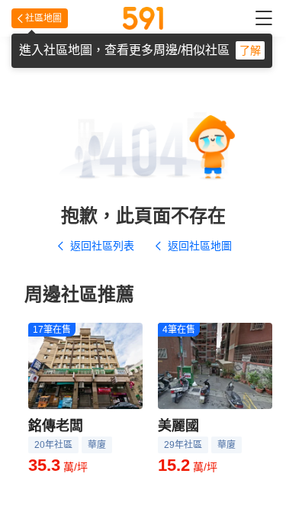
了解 (250, 50)
